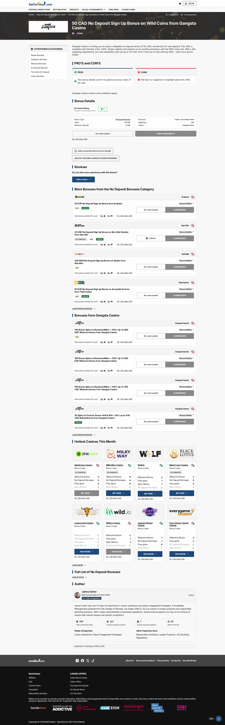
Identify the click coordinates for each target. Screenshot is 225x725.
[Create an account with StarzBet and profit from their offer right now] (124, 273)
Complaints (33, 689)
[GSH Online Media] (181, 707)
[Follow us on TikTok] (93, 660)
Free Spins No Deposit (40, 72)
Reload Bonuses (37, 55)
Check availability (166, 133)
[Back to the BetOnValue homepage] (41, 3)
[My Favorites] (180, 3)
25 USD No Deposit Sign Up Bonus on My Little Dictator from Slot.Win (102, 233)
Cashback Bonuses (39, 59)
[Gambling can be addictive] (62, 707)
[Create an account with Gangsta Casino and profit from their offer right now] (124, 342)
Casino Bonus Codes (78, 678)
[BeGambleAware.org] (38, 707)
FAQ (30, 681)
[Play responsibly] (86, 707)
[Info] (219, 719)
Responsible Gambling (38, 693)
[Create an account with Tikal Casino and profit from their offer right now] (124, 301)
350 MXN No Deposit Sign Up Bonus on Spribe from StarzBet (100, 262)
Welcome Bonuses (38, 63)
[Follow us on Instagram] (77, 660)
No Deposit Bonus (77, 689)
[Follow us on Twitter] (87, 660)
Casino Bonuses (37, 76)
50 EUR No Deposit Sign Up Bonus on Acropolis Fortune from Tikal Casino (102, 290)
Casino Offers (75, 681)
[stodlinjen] (134, 707)
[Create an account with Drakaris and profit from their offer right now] (124, 216)
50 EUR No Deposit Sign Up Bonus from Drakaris (98, 203)
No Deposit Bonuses (39, 68)
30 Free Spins (75, 693)
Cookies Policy (35, 685)
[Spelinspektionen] (158, 707)
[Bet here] (82, 498)
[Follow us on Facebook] (82, 660)
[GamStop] (110, 707)
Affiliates (32, 678)
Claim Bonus (179, 210)
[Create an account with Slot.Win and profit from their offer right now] (124, 244)
